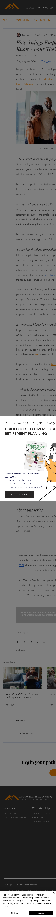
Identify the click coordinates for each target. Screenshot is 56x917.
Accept (41, 913)
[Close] (52, 894)
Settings (14, 913)
